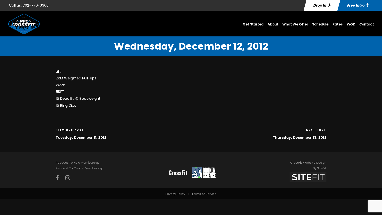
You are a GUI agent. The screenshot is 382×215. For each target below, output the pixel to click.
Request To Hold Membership (77, 162)
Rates (337, 24)
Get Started (253, 24)
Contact (366, 24)
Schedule (320, 24)
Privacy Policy (175, 194)
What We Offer (295, 24)
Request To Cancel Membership (79, 168)
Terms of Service (204, 194)
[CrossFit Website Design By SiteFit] (308, 177)
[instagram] (67, 178)
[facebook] (57, 178)
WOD (351, 24)
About (273, 24)
